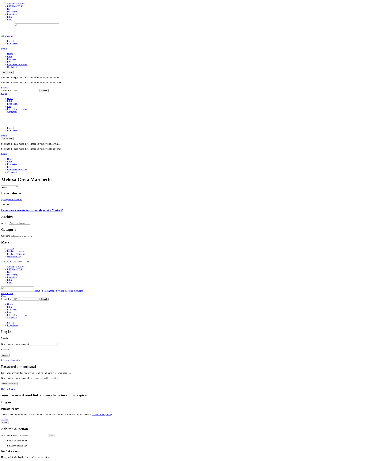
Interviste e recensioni (17, 64)
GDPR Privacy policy (102, 414)
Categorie (5, 236)
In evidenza (12, 43)
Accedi (10, 248)
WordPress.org (14, 256)
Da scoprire (12, 11)
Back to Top (7, 293)
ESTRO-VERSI (15, 6)
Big (9, 9)
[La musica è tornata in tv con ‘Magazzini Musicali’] (190, 199)
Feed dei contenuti (15, 251)
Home (10, 53)
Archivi (4, 223)
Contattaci (12, 67)
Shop (9, 19)
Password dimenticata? (12, 360)
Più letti (10, 41)
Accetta (4, 419)
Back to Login (8, 389)
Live (9, 61)
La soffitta (12, 14)
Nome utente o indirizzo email (15, 344)
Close (4, 296)
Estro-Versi (12, 59)
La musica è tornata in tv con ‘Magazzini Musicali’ (32, 210)
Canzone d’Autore (15, 3)
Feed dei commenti (16, 254)
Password (5, 349)
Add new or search (10, 435)
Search (44, 91)
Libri (9, 17)
